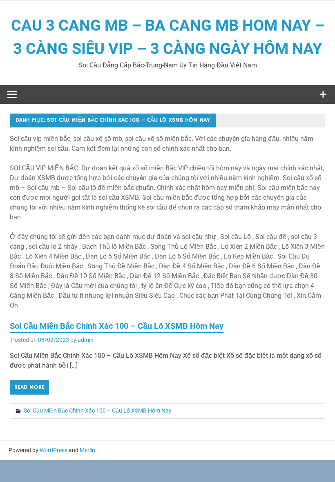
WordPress (53, 450)
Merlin (87, 450)
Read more (29, 387)
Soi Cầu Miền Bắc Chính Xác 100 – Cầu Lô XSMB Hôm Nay (116, 326)
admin (86, 340)
